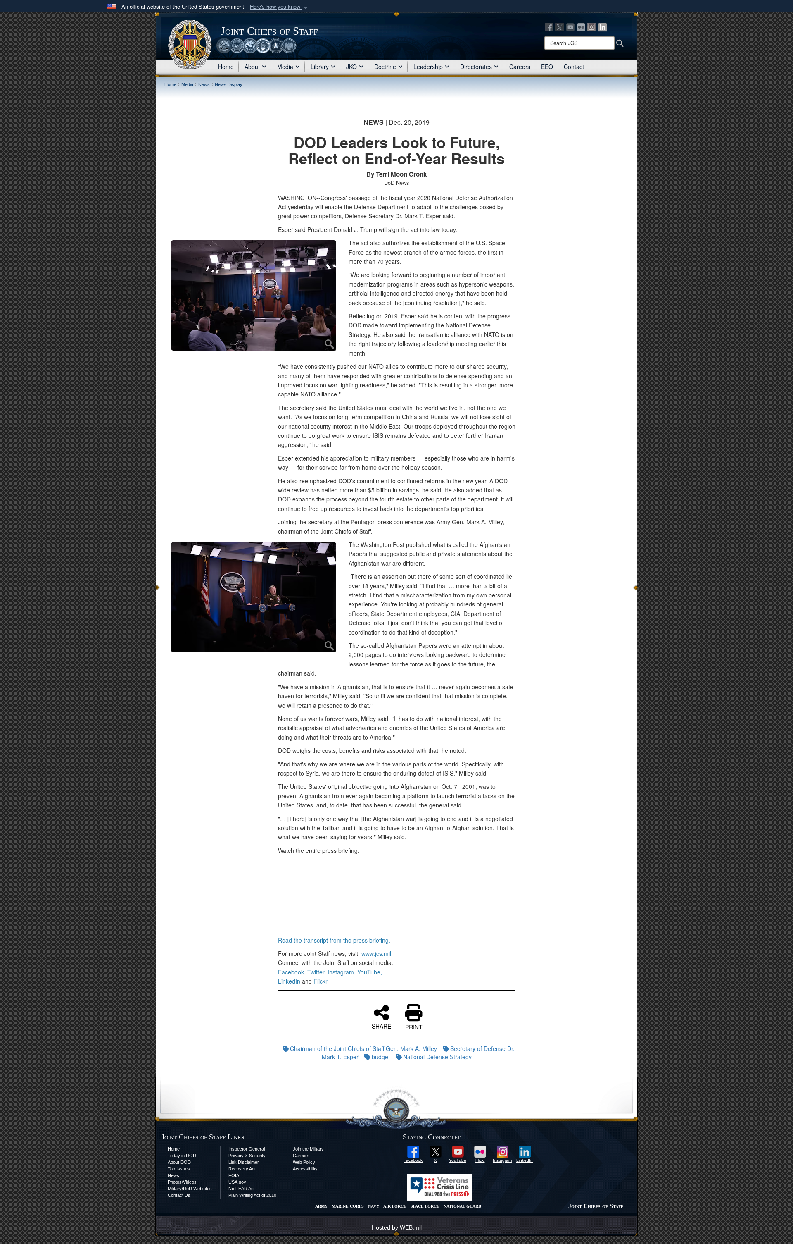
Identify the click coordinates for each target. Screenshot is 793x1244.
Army (321, 1206)
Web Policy (304, 1162)
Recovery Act (242, 1168)
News (173, 1175)
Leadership (428, 66)
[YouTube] (570, 26)
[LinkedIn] (602, 26)
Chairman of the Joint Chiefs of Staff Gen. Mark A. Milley (363, 1048)
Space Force (425, 1206)
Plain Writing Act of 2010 (252, 1195)
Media (285, 66)
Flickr (320, 981)
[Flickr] (581, 26)
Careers (519, 66)
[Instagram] (591, 26)
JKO (351, 66)
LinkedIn (289, 981)
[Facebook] (548, 26)
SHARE (381, 1025)
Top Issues (179, 1168)
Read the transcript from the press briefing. (334, 940)
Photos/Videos (182, 1182)
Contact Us (179, 1195)
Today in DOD (182, 1155)
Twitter (315, 972)
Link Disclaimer (243, 1162)
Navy (373, 1206)
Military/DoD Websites (190, 1188)
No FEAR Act (241, 1188)
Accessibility (305, 1168)
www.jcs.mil (376, 953)
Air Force (394, 1206)
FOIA (233, 1175)
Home (226, 66)
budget (381, 1057)
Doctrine (385, 66)
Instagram (341, 972)
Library (320, 66)
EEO (547, 66)
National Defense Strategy (437, 1057)
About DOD (179, 1162)
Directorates (476, 66)
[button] (279, 6)
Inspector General (246, 1148)
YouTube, (369, 972)
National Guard (462, 1206)
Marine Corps (348, 1206)
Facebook (291, 972)
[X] (559, 26)
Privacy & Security (247, 1155)
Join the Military (308, 1148)
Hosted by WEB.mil (397, 1227)
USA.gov (237, 1182)
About (252, 66)
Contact (574, 66)
